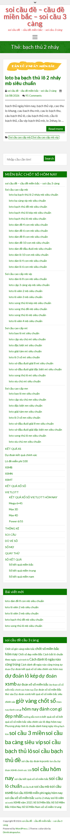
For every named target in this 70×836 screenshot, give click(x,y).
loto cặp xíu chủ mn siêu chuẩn (27, 399)
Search (49, 158)
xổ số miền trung (51, 806)
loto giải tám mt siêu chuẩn (25, 351)
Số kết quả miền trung (22, 570)
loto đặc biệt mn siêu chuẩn (25, 405)
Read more (55, 128)
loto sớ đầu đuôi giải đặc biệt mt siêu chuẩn (35, 369)
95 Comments (33, 95)
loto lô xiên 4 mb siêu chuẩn (25, 321)
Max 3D (13, 509)
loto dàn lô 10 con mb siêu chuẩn (28, 254)
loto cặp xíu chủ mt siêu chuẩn (27, 339)
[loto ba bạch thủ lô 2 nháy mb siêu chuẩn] (35, 66)
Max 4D (13, 515)
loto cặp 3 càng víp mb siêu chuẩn (29, 285)
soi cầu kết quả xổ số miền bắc (31, 779)
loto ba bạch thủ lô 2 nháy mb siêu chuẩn (33, 80)
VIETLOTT (12, 492)
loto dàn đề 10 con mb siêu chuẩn (29, 242)
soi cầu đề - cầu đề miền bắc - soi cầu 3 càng (31, 90)
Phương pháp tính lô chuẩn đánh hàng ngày (29, 726)
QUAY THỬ (12, 553)
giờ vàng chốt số (36, 700)
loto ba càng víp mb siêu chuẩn (27, 200)
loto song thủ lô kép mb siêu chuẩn (30, 303)
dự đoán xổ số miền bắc (32, 684)
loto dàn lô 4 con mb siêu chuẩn (28, 260)
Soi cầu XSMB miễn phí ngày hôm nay (38, 793)
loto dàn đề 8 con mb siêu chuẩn (28, 236)
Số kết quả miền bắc (21, 564)
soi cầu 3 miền (27, 732)
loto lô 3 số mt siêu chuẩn (24, 357)
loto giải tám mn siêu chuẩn (25, 411)
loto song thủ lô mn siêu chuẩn (27, 435)
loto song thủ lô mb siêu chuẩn (27, 315)
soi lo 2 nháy (42, 798)
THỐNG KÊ (12, 528)
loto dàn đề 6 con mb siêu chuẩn (28, 230)
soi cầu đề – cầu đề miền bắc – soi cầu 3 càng (35, 16)
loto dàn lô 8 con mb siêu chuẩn (28, 279)
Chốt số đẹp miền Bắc (30, 654)
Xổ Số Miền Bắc (42, 802)
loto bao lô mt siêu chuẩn (24, 333)
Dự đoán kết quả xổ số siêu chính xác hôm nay (37, 669)
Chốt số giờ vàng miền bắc (20, 648)
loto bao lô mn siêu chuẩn (24, 393)
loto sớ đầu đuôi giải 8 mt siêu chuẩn (31, 363)
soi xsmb (9, 802)
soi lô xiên (57, 798)
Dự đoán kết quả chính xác (21, 455)
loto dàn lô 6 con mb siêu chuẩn (28, 266)
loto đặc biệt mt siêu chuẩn (25, 345)
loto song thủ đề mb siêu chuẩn (28, 309)
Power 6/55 (16, 521)
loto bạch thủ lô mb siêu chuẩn (27, 218)
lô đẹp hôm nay (52, 721)
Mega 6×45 (16, 503)
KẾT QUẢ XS (13, 448)
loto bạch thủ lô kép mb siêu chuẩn (30, 212)
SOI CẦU (10, 534)
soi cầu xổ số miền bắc (19, 798)
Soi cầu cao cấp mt (16, 328)
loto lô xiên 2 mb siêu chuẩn (25, 291)
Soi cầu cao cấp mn (16, 388)
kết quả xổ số (50, 716)
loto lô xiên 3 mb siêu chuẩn (25, 297)
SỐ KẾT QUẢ (13, 559)
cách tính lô (23, 659)
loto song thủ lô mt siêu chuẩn (27, 375)
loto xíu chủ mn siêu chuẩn (25, 441)
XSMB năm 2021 (23, 802)
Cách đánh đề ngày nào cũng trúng (40, 664)
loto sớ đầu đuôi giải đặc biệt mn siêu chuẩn (35, 429)
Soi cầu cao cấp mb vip (46, 137)
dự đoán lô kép (21, 675)
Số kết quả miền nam (21, 576)
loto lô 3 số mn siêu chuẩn (24, 417)
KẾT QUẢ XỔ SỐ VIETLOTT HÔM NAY (33, 497)
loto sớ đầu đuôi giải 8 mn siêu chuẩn (31, 423)
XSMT (9, 479)
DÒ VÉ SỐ (11, 540)
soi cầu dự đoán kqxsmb (35, 761)
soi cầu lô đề (28, 787)
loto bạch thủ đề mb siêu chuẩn (28, 206)
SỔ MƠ (9, 547)
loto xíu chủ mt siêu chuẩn (25, 381)
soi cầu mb (41, 786)
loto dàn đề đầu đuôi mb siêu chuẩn (30, 248)
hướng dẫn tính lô (32, 717)
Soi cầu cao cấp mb (20, 137)
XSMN (9, 473)
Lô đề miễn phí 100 (16, 461)
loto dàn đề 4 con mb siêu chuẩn (28, 224)
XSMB (8, 467)
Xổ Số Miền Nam (31, 806)
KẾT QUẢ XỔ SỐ (15, 486)
